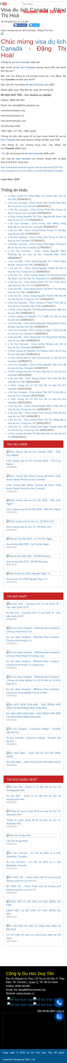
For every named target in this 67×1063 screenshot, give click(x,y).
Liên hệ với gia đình (17, 840)
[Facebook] (21, 999)
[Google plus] (48, 999)
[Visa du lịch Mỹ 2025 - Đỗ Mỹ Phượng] (33, 556)
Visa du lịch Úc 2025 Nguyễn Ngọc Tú (26, 579)
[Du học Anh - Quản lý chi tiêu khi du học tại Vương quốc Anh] (33, 788)
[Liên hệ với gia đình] (33, 835)
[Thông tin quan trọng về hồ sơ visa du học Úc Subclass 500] (33, 812)
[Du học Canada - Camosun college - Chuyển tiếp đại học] (33, 730)
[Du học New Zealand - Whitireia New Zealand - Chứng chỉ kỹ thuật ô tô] (33, 629)
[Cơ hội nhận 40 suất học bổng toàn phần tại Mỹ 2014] (33, 927)
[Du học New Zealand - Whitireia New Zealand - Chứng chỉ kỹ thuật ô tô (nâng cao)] (33, 654)
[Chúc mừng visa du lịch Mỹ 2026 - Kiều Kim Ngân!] (33, 502)
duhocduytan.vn (25, 993)
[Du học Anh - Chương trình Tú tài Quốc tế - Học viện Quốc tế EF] (33, 605)
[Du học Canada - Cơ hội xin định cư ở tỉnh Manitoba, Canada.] (33, 854)
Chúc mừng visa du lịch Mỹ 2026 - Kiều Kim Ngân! (33, 509)
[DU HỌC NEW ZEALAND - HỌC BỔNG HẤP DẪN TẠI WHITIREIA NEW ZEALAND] (33, 706)
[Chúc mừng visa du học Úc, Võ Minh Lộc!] (33, 521)
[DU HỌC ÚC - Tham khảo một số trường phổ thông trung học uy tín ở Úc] (33, 878)
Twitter (35, 25)
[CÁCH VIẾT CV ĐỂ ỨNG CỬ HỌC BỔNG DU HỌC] (33, 903)
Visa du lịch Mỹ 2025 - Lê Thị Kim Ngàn (27, 544)
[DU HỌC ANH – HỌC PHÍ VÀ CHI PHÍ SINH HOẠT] (33, 754)
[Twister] (21, 1004)
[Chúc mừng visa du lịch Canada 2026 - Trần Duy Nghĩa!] (33, 453)
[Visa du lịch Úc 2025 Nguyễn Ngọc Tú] (33, 573)
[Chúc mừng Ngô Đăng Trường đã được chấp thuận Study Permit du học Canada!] (33, 477)
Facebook (21, 25)
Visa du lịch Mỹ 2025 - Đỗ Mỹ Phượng (26, 561)
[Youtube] (48, 1004)
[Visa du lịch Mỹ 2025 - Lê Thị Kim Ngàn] (33, 538)
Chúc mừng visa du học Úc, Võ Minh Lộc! (28, 526)
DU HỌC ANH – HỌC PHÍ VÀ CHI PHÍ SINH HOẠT (33, 762)
